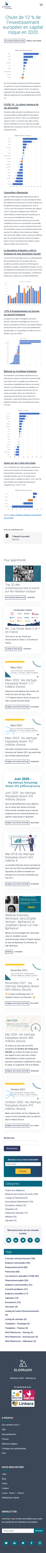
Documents (10, 1302)
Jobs (4, 1474)
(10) (13, 1302)
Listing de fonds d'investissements (22, 1311)
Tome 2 (20, 1493)
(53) (22, 1276)
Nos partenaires (9, 1434)
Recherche (9, 1138)
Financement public (14, 1280)
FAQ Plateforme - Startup (17, 1332)
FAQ (4, 1429)
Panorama (10, 1271)
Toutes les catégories (15, 1190)
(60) (12, 1271)
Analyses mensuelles (15, 1263)
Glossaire (9, 1307)
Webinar (9, 952)
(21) (18, 1285)
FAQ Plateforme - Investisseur (20, 1337)
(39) (16, 1280)
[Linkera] (23, 1403)
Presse (5, 1439)
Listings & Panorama (13, 649)
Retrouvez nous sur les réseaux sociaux (23, 1232)
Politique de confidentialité (14, 1448)
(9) (11, 1307)
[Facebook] (31, 1542)
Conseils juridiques (14, 1289)
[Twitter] (23, 1542)
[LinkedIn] (14, 1542)
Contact (5, 1488)
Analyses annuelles (14, 1293)
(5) (17, 1323)
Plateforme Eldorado (14, 1213)
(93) (17, 1263)
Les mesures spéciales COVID (19, 1276)
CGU (4, 1453)
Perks (4, 1483)
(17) (16, 1293)
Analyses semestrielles (16, 1285)
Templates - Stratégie (15, 1323)
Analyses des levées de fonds (17, 707)
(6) (22, 1313)
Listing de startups (14, 1319)
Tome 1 (12, 1493)
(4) (19, 1332)
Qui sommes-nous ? (11, 1425)
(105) (20, 1258)
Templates (10, 1209)
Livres (5, 1493)
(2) (20, 1341)
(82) (16, 1267)
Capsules (9, 1220)
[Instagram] (39, 1542)
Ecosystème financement (14, 41)
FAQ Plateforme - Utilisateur (19, 1341)
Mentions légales (10, 1444)
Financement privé (14, 1267)
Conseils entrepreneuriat (17, 1258)
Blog (4, 1479)
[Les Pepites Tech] (17, 1395)
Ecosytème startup (13, 1205)
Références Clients (10, 1497)
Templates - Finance (15, 1328)
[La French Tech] (29, 1395)
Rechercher (12, 1148)
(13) (11, 1298)
